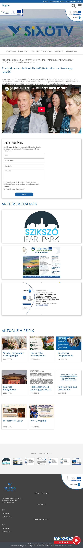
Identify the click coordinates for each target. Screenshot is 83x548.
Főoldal (6, 60)
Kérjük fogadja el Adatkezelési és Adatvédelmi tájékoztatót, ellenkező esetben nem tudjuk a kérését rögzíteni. (21, 184)
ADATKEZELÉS (23, 51)
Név (5, 154)
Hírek (3, 510)
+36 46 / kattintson (10, 500)
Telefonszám (8, 160)
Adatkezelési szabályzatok (18, 546)
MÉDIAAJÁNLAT (71, 51)
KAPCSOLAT (59, 51)
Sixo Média (17, 60)
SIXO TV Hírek (39, 60)
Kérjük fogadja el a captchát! (14, 189)
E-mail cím (7, 165)
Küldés (24, 194)
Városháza (5, 513)
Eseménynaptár (7, 517)
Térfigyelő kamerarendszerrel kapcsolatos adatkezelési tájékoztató (50, 546)
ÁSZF (32, 51)
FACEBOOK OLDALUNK (44, 51)
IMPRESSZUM (11, 51)
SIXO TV (28, 60)
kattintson (10, 502)
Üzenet (6, 170)
